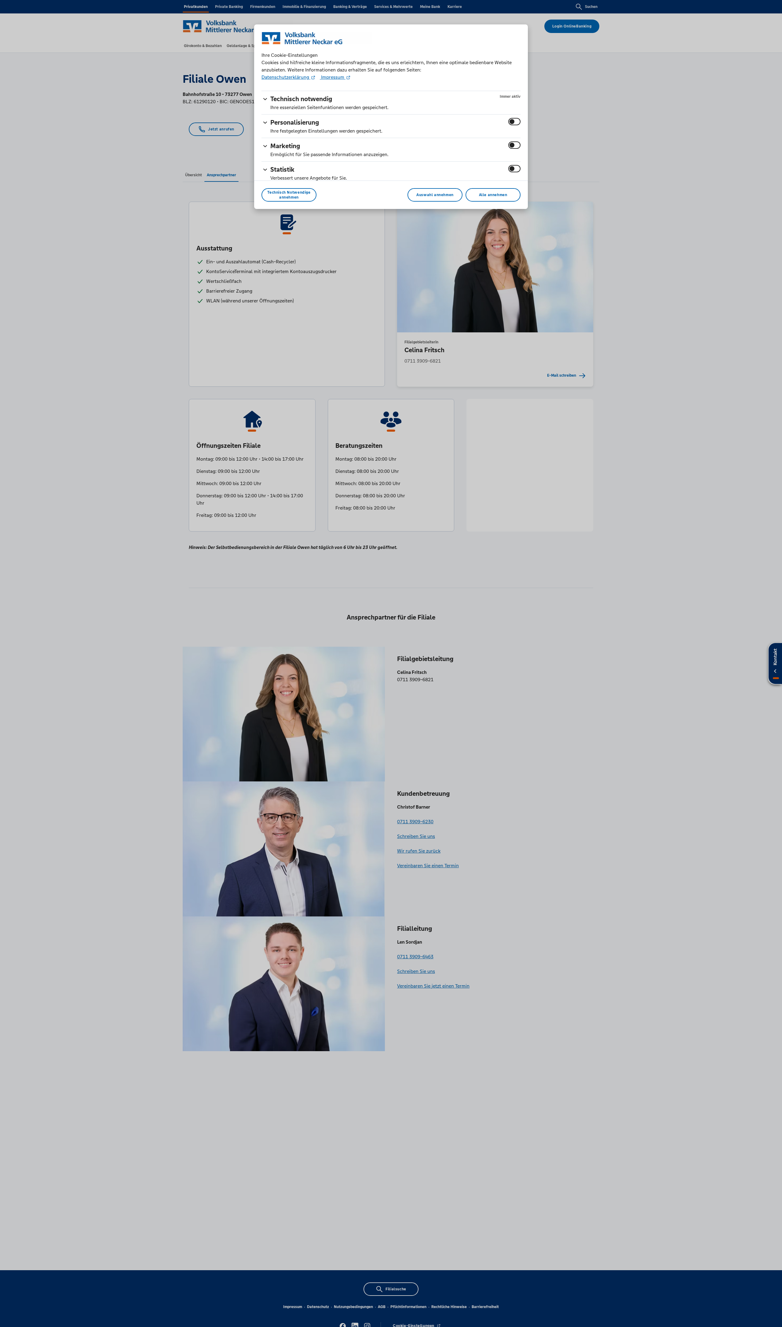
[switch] (514, 121)
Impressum (332, 77)
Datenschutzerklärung (285, 77)
